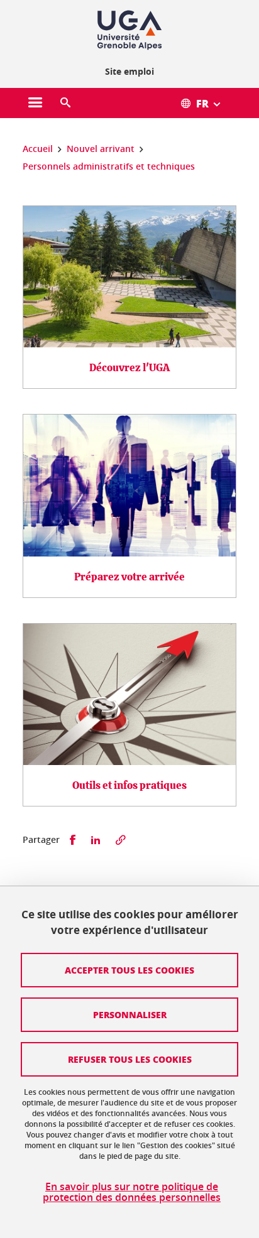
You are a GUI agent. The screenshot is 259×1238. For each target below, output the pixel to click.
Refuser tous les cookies (130, 1059)
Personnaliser (130, 1014)
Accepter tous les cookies (129, 970)
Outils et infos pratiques (129, 785)
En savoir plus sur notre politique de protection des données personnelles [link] (132, 1192)
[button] (65, 103)
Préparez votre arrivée (129, 577)
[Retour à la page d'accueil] (129, 30)
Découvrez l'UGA (129, 367)
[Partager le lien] (120, 840)
